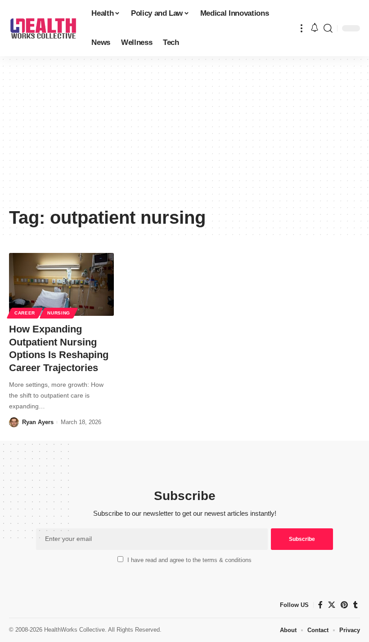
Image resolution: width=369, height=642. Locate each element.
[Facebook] (320, 605)
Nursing (58, 312)
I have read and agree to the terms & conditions (189, 560)
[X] (332, 605)
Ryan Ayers (38, 422)
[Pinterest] (344, 605)
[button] (301, 28)
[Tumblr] (355, 605)
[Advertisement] (184, 135)
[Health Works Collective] (43, 28)
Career (24, 312)
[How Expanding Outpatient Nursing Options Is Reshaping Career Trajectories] (61, 284)
